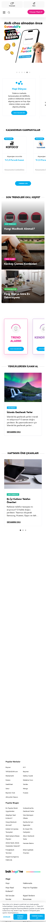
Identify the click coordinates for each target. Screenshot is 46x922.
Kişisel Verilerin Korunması (29, 897)
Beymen (26, 772)
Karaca (8, 780)
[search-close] (9, 12)
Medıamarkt (10, 776)
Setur (7, 789)
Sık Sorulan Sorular (10, 897)
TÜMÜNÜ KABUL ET (37, 917)
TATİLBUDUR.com (12, 772)
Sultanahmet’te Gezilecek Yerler (28, 809)
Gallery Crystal (28, 776)
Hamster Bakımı (28, 843)
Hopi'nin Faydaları (30, 887)
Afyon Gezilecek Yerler (28, 837)
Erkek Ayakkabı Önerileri (28, 851)
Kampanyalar (12, 6)
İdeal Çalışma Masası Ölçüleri (13, 837)
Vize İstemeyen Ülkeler (28, 816)
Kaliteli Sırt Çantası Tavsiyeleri (12, 830)
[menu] (4, 12)
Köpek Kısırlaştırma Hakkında (12, 858)
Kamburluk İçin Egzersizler (28, 823)
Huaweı (25, 793)
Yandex (25, 784)
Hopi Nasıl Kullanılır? (10, 889)
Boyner (8, 767)
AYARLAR (6, 917)
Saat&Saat (9, 784)
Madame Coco (28, 780)
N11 (24, 767)
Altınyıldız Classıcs (12, 797)
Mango (25, 789)
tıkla (34, 906)
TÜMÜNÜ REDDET (20, 917)
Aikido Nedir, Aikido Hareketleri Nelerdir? (13, 844)
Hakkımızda (27, 883)
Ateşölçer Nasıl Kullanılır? (11, 816)
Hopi (7, 883)
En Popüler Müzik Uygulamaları (12, 809)
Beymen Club (10, 793)
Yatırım (33, 6)
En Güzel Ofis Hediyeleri (27, 830)
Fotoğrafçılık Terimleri (10, 851)
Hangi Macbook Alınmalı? (11, 823)
